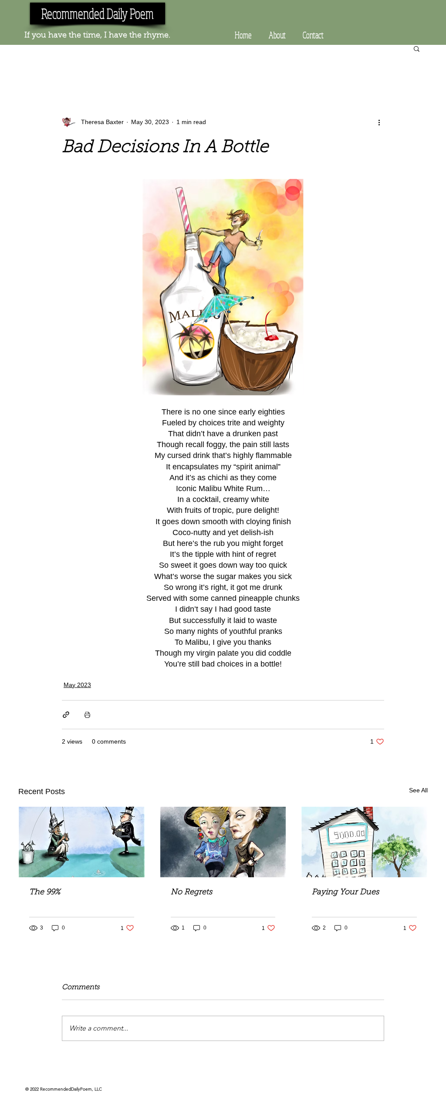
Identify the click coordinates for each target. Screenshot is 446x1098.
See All (418, 790)
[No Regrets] (223, 842)
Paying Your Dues (345, 892)
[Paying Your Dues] (364, 842)
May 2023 (77, 684)
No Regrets (191, 892)
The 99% (44, 892)
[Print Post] (87, 715)
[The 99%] (82, 842)
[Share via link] (66, 715)
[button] (416, 48)
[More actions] (379, 122)
